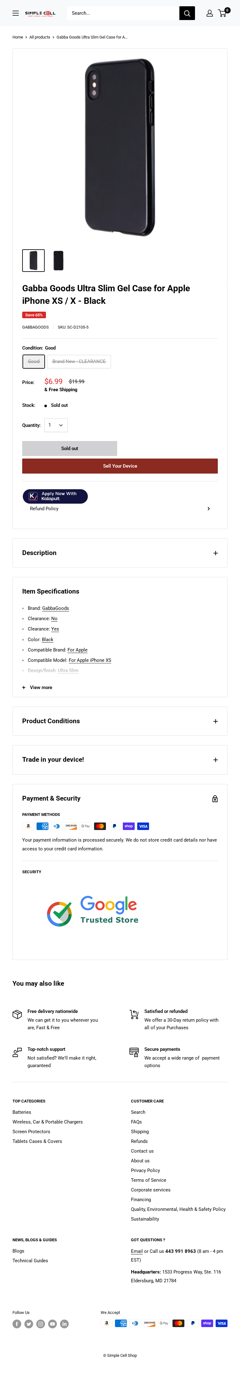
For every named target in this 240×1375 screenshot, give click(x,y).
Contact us (142, 1151)
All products (39, 37)
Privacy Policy (145, 1170)
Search (138, 1112)
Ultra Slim (68, 670)
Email (137, 1251)
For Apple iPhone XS (90, 660)
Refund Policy (44, 508)
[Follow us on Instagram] (40, 1324)
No (54, 618)
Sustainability (145, 1219)
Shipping (140, 1131)
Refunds (139, 1141)
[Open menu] (15, 13)
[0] (222, 13)
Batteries (21, 1112)
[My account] (210, 13)
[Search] (187, 13)
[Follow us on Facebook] (16, 1324)
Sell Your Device (120, 466)
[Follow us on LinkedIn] (64, 1324)
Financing (141, 1199)
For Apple (78, 650)
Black (47, 639)
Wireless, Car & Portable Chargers (47, 1122)
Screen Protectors (31, 1131)
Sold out (69, 448)
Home (17, 37)
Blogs (18, 1251)
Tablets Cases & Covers (37, 1141)
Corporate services (151, 1190)
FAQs (136, 1122)
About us (140, 1161)
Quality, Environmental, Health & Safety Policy (178, 1209)
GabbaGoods (35, 327)
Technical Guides (30, 1260)
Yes (55, 629)
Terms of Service (148, 1180)
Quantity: (31, 425)
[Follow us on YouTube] (52, 1324)
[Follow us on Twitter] (28, 1324)
